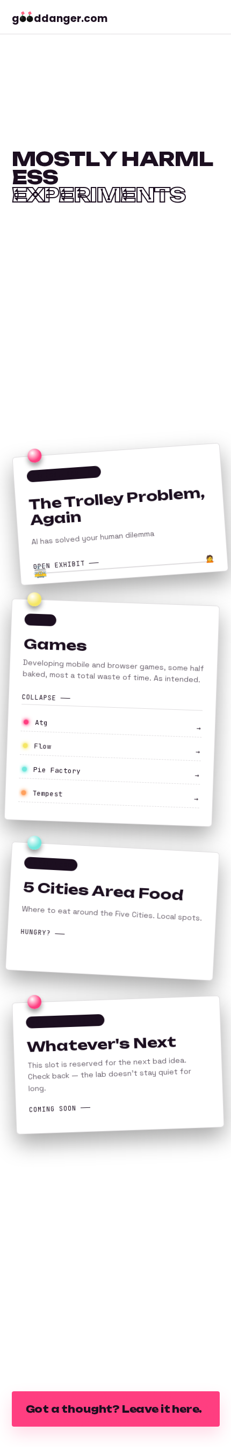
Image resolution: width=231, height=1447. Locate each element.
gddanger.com (59, 18)
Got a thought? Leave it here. (114, 1409)
